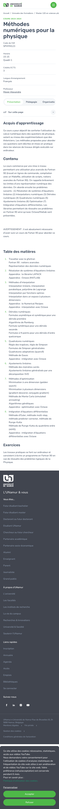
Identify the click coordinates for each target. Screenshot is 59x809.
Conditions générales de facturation (19, 736)
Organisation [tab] (49, 101)
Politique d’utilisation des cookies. (20, 780)
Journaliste (8, 572)
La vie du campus (12, 613)
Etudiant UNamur (12, 525)
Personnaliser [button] (10, 787)
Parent (6, 565)
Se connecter (10, 688)
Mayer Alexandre (12, 92)
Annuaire (8, 655)
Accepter (29, 794)
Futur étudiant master (14, 512)
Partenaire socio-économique (18, 545)
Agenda (7, 661)
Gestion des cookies (12, 731)
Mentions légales (11, 725)
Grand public (10, 578)
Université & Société (13, 626)
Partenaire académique (15, 539)
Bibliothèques (10, 681)
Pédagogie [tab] (31, 101)
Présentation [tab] (13, 101)
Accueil (6, 13)
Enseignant (9, 558)
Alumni (7, 552)
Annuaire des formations (22, 13)
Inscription (8, 648)
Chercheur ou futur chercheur (18, 532)
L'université (9, 593)
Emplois (7, 675)
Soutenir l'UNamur (12, 633)
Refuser (29, 802)
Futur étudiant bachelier (15, 505)
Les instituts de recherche (16, 607)
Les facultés (9, 600)
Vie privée (29, 725)
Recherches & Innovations (16, 620)
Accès (6, 668)
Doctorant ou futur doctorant (18, 519)
